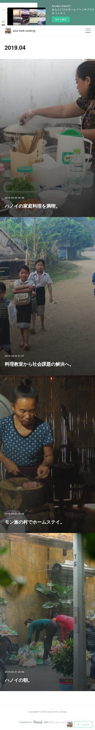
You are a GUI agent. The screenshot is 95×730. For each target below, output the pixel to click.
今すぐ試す (61, 19)
